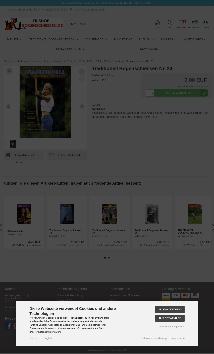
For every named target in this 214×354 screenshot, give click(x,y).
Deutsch (34, 338)
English (47, 338)
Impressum (178, 338)
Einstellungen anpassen (171, 326)
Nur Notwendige (170, 318)
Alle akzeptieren (170, 309)
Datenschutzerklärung (154, 338)
